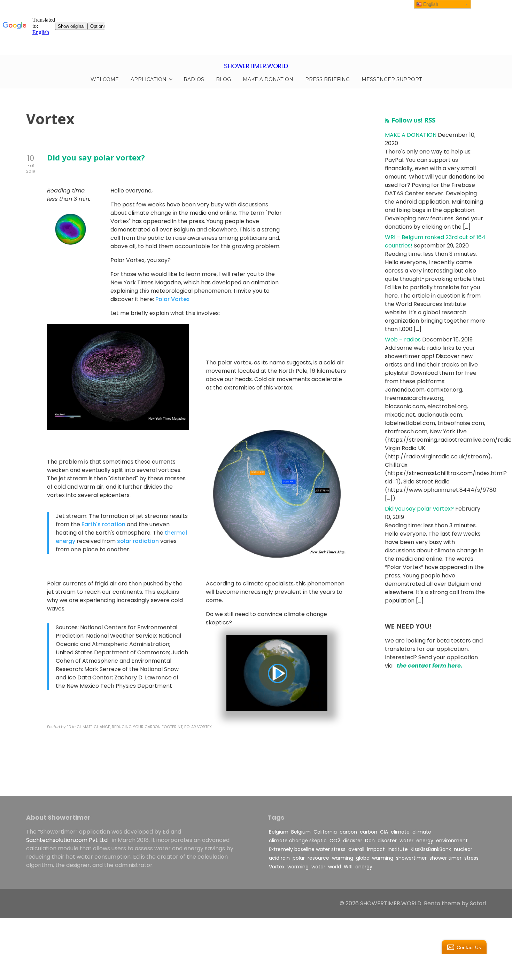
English (430, 4)
